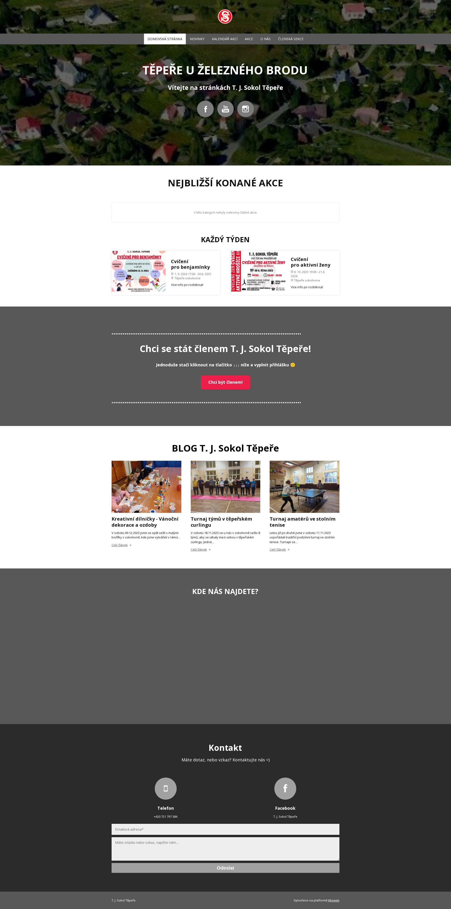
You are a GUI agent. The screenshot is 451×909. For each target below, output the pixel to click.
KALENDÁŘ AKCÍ (224, 39)
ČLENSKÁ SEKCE (290, 39)
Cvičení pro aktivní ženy (310, 262)
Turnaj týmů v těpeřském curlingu (221, 522)
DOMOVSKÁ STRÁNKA (165, 39)
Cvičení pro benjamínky (190, 264)
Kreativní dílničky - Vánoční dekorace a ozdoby (145, 522)
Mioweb (333, 900)
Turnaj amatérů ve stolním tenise (302, 522)
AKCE (249, 39)
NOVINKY (197, 39)
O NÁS (265, 39)
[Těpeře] (225, 17)
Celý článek (120, 545)
